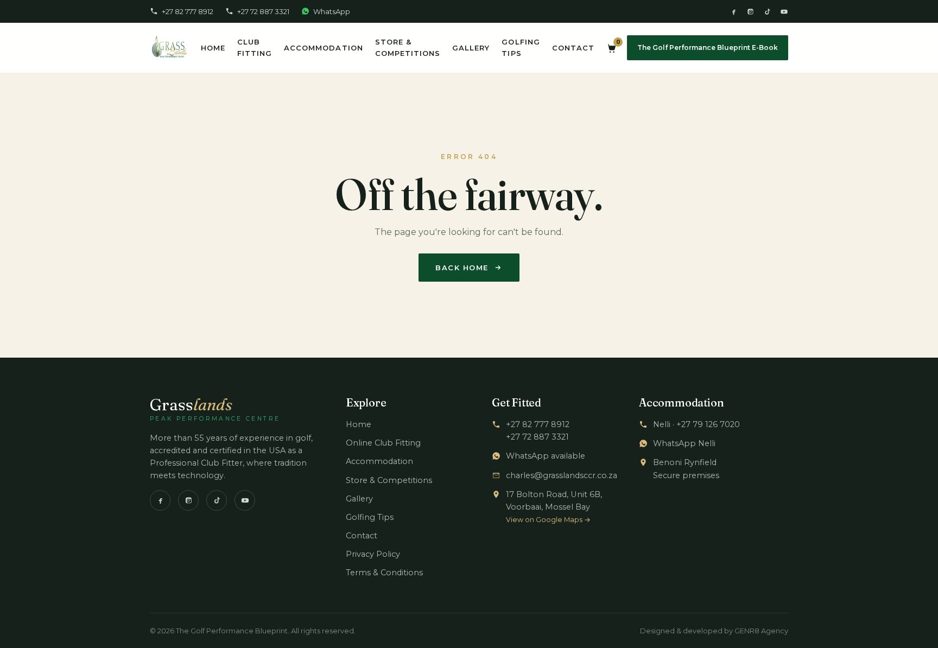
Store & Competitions (407, 47)
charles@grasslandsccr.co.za (561, 475)
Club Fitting (254, 47)
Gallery (471, 47)
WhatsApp (331, 11)
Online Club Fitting (383, 443)
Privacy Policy (373, 554)
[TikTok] (767, 12)
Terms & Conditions (384, 572)
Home (213, 47)
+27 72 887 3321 (263, 11)
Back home (462, 267)
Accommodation (323, 47)
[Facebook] (734, 12)
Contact (573, 47)
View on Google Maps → (548, 520)
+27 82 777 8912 (187, 11)
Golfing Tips (521, 47)
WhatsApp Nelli (684, 443)
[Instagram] (750, 12)
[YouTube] (784, 12)
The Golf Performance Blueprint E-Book (707, 47)
